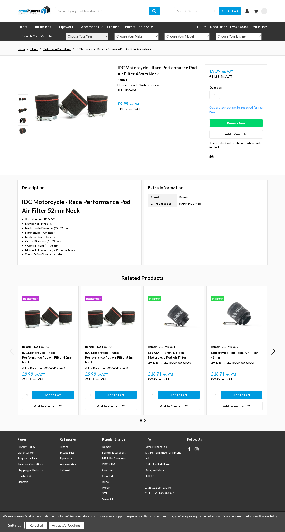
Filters (22, 27)
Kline (105, 481)
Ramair (106, 446)
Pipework (66, 27)
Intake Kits (43, 27)
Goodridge (109, 476)
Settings (14, 525)
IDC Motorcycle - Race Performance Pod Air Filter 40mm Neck (47, 357)
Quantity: (215, 87)
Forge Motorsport (114, 452)
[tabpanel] (48, 350)
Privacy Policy (26, 446)
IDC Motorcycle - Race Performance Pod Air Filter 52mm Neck (110, 357)
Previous (12, 351)
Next (273, 351)
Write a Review (149, 85)
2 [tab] (145, 420)
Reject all (37, 525)
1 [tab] (141, 420)
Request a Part (27, 458)
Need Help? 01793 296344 (229, 27)
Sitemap (23, 481)
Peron (106, 487)
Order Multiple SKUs (138, 27)
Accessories (90, 27)
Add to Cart (230, 11)
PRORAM (108, 464)
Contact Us (25, 476)
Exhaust (113, 27)
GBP (200, 27)
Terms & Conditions (31, 464)
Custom (107, 470)
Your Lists (260, 27)
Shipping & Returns (30, 470)
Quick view (48, 316)
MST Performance (114, 458)
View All (107, 499)
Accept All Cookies (66, 525)
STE (105, 493)
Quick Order (26, 452)
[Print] (211, 156)
